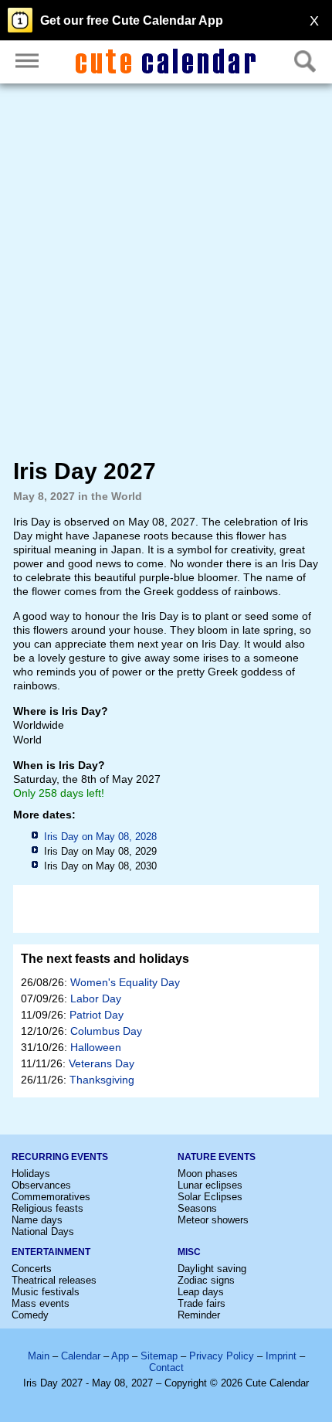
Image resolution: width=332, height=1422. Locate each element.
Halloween (95, 1047)
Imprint (281, 1356)
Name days (37, 1220)
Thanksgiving (101, 1079)
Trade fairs (201, 1303)
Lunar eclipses (210, 1185)
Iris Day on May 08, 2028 (100, 836)
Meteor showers (213, 1220)
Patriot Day (96, 1015)
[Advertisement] (166, 270)
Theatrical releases (54, 1280)
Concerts (32, 1268)
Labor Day (95, 998)
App (120, 1356)
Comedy (30, 1315)
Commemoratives (51, 1197)
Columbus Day (106, 1031)
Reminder (199, 1315)
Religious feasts (47, 1208)
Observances (41, 1185)
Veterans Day (101, 1063)
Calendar (80, 1356)
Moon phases (208, 1173)
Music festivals (46, 1292)
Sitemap (159, 1356)
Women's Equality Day (125, 982)
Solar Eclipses (210, 1197)
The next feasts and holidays (105, 958)
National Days (43, 1231)
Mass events (40, 1303)
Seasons (197, 1208)
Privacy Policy (221, 1356)
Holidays (31, 1173)
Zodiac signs (206, 1280)
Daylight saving (212, 1268)
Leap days (201, 1292)
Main (38, 1356)
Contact (166, 1367)
